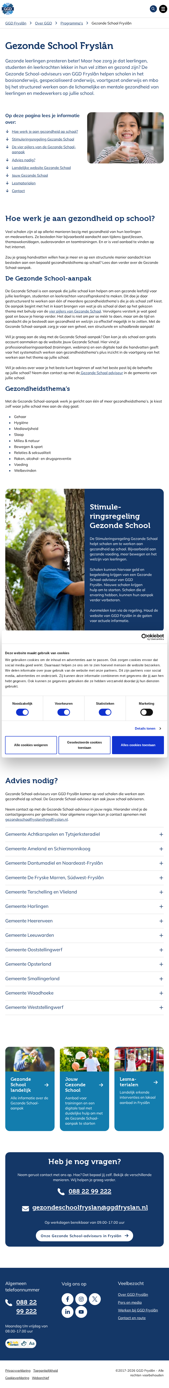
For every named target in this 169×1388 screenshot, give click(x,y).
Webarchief (40, 1378)
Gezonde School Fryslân (112, 23)
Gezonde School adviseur (101, 372)
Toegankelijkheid (45, 1370)
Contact (18, 190)
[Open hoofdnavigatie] (163, 9)
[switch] (59, 712)
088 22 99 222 (90, 1192)
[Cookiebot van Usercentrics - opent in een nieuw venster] (144, 637)
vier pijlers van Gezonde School (75, 311)
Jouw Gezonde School (30, 175)
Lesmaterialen (24, 183)
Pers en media (130, 1302)
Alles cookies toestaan (138, 745)
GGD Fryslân (15, 23)
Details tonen (145, 728)
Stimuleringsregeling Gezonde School (43, 139)
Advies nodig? (23, 159)
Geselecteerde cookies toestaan (84, 744)
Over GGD (43, 23)
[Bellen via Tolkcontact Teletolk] (28, 1343)
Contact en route (132, 1317)
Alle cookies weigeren (31, 745)
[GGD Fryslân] (8, 9)
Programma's (72, 23)
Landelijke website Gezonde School (41, 167)
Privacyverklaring (18, 1370)
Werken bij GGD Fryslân (138, 1310)
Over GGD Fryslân (133, 1294)
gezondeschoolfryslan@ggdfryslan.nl (36, 819)
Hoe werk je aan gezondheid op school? (45, 131)
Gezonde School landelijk (21, 1085)
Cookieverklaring (17, 1378)
